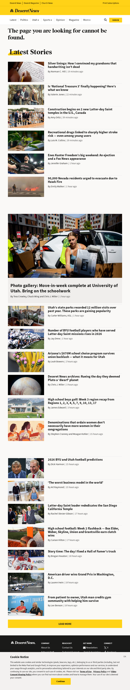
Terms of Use (86, 671)
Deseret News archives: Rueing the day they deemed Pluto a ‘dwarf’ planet (84, 378)
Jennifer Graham (59, 163)
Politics (24, 20)
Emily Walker (57, 186)
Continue (60, 681)
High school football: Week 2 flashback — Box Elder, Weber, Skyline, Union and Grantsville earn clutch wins (83, 532)
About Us (45, 647)
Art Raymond (57, 487)
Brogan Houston (59, 556)
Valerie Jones (57, 94)
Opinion (60, 20)
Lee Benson (56, 605)
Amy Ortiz (56, 117)
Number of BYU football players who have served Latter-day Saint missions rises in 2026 (81, 332)
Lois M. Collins (58, 140)
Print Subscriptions (111, 3)
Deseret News (15, 3)
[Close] (124, 657)
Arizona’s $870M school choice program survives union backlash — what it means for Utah (81, 355)
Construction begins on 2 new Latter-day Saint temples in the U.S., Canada (80, 111)
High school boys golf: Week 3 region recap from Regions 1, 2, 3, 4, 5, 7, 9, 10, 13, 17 (81, 401)
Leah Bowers (57, 361)
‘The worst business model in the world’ (75, 482)
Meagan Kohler (80, 434)
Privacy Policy (100, 671)
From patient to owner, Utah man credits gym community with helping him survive (79, 599)
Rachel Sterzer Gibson (62, 513)
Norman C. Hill (58, 71)
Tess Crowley (19, 296)
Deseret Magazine (31, 3)
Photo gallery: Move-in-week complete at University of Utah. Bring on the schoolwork (64, 288)
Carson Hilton (58, 540)
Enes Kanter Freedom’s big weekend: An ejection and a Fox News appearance (81, 157)
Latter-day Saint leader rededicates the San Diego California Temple (82, 507)
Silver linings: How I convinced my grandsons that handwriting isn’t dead (82, 65)
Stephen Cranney (59, 434)
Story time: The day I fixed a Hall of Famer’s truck (82, 551)
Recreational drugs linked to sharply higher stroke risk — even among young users (82, 134)
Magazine (74, 20)
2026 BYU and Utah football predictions (75, 459)
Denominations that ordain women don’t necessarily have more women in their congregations (76, 426)
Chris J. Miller (51, 296)
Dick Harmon (57, 464)
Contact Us (67, 647)
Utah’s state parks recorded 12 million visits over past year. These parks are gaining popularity (82, 309)
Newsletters (92, 647)
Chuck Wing (33, 296)
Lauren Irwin (57, 582)
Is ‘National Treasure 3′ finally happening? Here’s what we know (82, 88)
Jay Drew (55, 338)
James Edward (58, 407)
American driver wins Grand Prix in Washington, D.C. (81, 576)
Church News (47, 3)
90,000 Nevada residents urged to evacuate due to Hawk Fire (82, 180)
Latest (13, 20)
